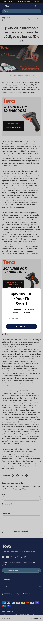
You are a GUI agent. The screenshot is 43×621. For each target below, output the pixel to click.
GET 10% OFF (21, 326)
